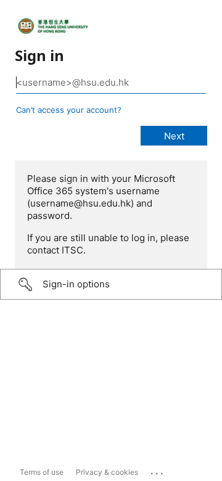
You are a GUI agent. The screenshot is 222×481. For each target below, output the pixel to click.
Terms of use (42, 472)
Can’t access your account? (68, 110)
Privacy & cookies (107, 472)
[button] (111, 284)
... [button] (157, 470)
